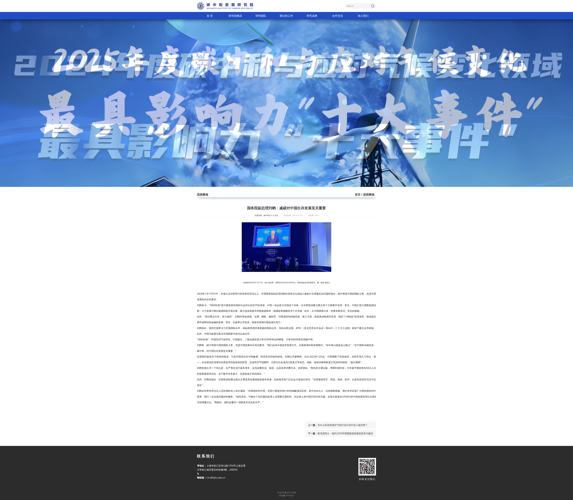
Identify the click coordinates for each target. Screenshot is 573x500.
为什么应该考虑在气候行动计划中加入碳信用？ (343, 425)
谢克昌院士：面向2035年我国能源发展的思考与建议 (345, 433)
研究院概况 (235, 15)
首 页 (210, 15)
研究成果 (312, 15)
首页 (358, 194)
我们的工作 (286, 15)
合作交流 (337, 15)
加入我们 (363, 15)
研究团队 (260, 15)
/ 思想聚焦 (368, 194)
